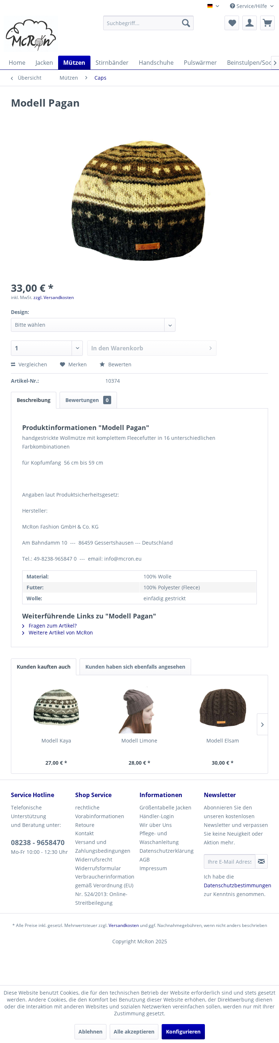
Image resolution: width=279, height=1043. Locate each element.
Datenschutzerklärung (167, 850)
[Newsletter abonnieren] (261, 861)
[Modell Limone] (140, 707)
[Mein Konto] (249, 23)
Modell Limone (139, 740)
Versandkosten (124, 925)
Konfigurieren (183, 1031)
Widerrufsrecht (93, 859)
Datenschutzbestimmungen (237, 885)
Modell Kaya (56, 740)
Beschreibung (33, 400)
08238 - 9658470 (38, 842)
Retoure (84, 824)
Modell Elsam (222, 740)
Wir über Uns (156, 824)
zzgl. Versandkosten (53, 297)
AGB (145, 859)
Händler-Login (157, 816)
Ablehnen (90, 1031)
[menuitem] (148, 23)
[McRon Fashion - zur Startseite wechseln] (31, 34)
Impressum (153, 868)
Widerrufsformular (98, 868)
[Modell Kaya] (56, 707)
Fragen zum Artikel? (52, 625)
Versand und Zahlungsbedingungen (102, 846)
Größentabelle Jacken (165, 807)
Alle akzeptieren (134, 1031)
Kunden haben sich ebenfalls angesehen (135, 666)
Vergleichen (32, 364)
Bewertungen (87, 400)
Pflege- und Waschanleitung (159, 837)
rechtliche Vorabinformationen (99, 812)
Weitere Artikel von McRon (60, 632)
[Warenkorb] (267, 23)
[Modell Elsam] (222, 707)
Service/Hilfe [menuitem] (251, 6)
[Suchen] (186, 23)
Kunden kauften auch (43, 666)
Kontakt (84, 833)
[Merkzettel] (232, 23)
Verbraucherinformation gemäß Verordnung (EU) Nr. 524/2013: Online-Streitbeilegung (104, 889)
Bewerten (119, 364)
